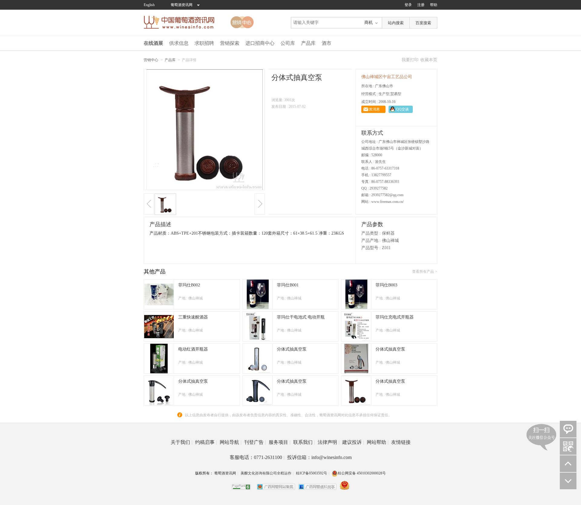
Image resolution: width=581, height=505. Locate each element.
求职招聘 (204, 43)
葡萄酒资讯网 (181, 5)
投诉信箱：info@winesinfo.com (319, 457)
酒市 (326, 43)
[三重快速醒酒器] (159, 340)
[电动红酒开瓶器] (159, 372)
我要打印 (410, 60)
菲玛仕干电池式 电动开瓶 (301, 317)
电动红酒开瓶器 (193, 349)
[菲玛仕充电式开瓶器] (356, 340)
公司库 (288, 43)
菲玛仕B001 (288, 285)
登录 (408, 5)
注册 (421, 5)
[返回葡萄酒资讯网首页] (182, 22)
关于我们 (181, 442)
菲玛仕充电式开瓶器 (395, 317)
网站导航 (230, 442)
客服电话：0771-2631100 (257, 457)
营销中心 (151, 60)
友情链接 (401, 442)
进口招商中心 (259, 43)
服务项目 (279, 442)
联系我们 (304, 442)
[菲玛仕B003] (356, 308)
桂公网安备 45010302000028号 (362, 473)
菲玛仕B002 (189, 285)
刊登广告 (255, 442)
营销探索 (229, 43)
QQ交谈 (402, 109)
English (149, 5)
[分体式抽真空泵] (257, 372)
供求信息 (179, 43)
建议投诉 (353, 442)
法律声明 (329, 442)
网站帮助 (378, 442)
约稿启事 (206, 442)
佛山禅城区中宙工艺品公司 (386, 76)
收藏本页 (428, 60)
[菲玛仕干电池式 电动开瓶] (257, 340)
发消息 (374, 109)
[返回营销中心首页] (242, 22)
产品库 (308, 43)
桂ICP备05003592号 (311, 473)
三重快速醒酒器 (193, 317)
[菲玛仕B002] (159, 308)
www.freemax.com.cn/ (387, 202)
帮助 (433, 5)
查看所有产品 (423, 271)
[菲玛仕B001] (257, 308)
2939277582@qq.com (387, 195)
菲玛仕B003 (386, 285)
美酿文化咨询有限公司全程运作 (266, 473)
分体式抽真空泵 (292, 349)
